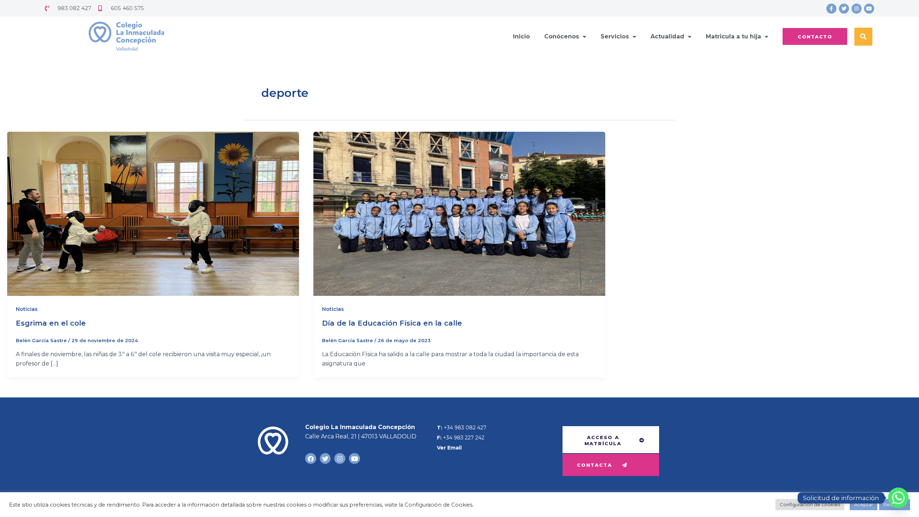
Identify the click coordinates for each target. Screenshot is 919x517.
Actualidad (667, 36)
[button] (863, 37)
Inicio (521, 36)
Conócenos (561, 36)
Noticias (27, 309)
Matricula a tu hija (733, 36)
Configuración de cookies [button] (810, 504)
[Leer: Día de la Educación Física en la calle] (459, 213)
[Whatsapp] (898, 498)
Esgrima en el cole (51, 323)
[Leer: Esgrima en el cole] (153, 213)
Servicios (615, 36)
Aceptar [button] (863, 504)
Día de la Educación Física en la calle (392, 323)
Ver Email (449, 447)
